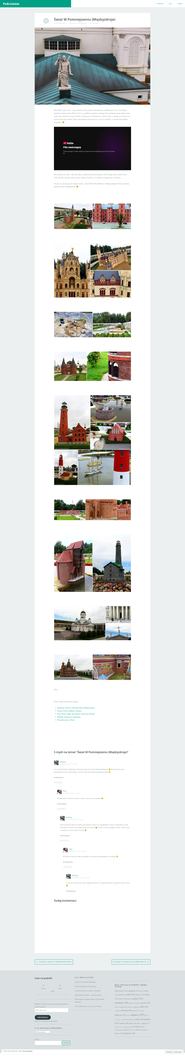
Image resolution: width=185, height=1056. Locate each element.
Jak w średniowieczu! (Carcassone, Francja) (88, 1006)
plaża (139, 1019)
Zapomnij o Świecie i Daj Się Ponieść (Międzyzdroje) (76, 708)
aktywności (121, 990)
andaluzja (133, 991)
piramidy (132, 1019)
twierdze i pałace (128, 1027)
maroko (141, 1010)
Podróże (160, 4)
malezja (126, 1010)
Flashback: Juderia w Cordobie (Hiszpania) (55, 962)
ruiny (132, 1023)
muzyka (128, 1015)
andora (141, 991)
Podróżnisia (11, 4)
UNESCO (139, 1026)
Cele (170, 4)
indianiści (132, 1003)
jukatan (124, 1007)
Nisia (64, 791)
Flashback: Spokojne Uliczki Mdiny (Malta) (129, 962)
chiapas (138, 995)
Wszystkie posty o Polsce (66, 720)
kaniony (130, 1007)
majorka (118, 1010)
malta (135, 1010)
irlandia (137, 1003)
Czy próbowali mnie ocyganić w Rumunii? (88, 991)
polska (95, 23)
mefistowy (63, 762)
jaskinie (117, 1007)
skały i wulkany (143, 1023)
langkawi (137, 1007)
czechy (121, 999)
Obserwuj (42, 1017)
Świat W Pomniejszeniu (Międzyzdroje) (84, 19)
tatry (122, 1027)
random (124, 1023)
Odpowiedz (58, 782)
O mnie (179, 4)
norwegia (119, 1019)
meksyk (120, 1014)
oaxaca (125, 1019)
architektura (122, 995)
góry (138, 998)
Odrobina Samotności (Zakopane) (69, 717)
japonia (145, 1002)
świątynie (129, 1033)
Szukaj (37, 1039)
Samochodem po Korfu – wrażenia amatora (88, 995)
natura (138, 1014)
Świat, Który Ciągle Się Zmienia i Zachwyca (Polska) (76, 714)
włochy (127, 1030)
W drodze (82, 23)
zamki (133, 1030)
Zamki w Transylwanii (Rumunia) (85, 982)
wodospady (119, 1030)
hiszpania (121, 1002)
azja (130, 994)
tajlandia (117, 1027)
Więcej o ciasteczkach (27, 1051)
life (144, 1006)
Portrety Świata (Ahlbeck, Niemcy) (69, 711)
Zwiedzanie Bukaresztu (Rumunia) (85, 986)
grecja (129, 999)
